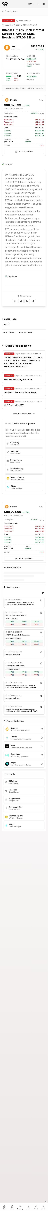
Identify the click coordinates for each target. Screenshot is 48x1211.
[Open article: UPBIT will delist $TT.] (41, 652)
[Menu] (44, 4)
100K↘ (24, 624)
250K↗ (36, 621)
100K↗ (24, 621)
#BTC (6, 324)
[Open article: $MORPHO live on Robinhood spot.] (41, 632)
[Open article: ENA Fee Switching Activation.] (41, 612)
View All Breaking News (22, 413)
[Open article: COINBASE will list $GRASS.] (41, 663)
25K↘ (12, 624)
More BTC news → (26, 333)
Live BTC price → (9, 333)
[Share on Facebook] (14, 301)
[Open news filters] (42, 593)
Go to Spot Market (26, 152)
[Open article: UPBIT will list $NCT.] (41, 695)
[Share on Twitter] (21, 301)
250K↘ (36, 624)
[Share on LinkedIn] (27, 301)
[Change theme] (38, 4)
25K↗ (12, 621)
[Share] (33, 301)
